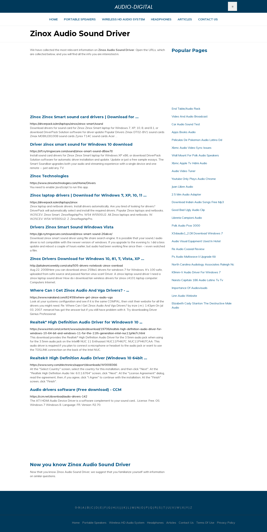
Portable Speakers (80, 19)
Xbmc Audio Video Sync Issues (191, 147)
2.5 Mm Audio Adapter (186, 194)
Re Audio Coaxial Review (188, 249)
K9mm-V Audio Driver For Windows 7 (196, 272)
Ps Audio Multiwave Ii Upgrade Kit (194, 256)
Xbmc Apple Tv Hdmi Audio (189, 163)
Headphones (161, 19)
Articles (185, 19)
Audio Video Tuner (183, 171)
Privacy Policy (226, 522)
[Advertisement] (98, 85)
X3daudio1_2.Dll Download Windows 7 (197, 233)
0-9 (77, 507)
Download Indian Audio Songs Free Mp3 (198, 202)
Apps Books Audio (184, 132)
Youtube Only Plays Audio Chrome (194, 179)
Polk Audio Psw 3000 (186, 225)
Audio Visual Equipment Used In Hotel (196, 241)
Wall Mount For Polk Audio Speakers (195, 155)
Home (53, 19)
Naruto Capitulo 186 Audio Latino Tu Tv (197, 280)
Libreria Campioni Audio (187, 217)
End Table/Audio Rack (186, 108)
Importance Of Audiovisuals (189, 288)
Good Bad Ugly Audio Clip (188, 210)
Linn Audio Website (184, 295)
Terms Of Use (205, 522)
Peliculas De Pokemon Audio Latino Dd (197, 140)
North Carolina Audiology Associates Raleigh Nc (203, 264)
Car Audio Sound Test (186, 124)
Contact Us (208, 19)
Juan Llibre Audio (182, 186)
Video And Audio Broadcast (190, 116)
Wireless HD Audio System (123, 19)
